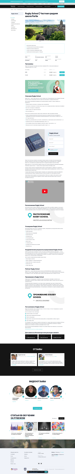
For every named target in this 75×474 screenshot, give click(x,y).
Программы (13, 17)
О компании (21, 3)
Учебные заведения (47, 6)
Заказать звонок (61, 6)
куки (30, 472)
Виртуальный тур (14, 28)
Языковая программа (39, 6)
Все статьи (61, 418)
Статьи (42, 3)
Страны (37, 3)
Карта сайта (46, 469)
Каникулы (26, 454)
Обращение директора (14, 452)
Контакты (51, 3)
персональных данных (34, 472)
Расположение (13, 20)
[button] (65, 360)
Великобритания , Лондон (23, 356)
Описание (12, 19)
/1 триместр (52, 72)
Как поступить (13, 30)
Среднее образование (30, 6)
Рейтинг (12, 25)
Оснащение (13, 22)
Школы (25, 456)
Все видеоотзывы (37, 408)
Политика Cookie (51, 469)
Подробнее (62, 1)
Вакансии (12, 459)
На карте (62, 452)
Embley (55, 356)
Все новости (54, 418)
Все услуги (32, 3)
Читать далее (13, 364)
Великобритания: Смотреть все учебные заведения (33, 329)
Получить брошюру (53, 153)
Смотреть (62, 72)
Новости (46, 3)
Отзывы (26, 3)
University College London (31, 356)
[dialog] (37, 472)
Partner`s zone (13, 463)
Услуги (12, 456)
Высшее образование (21, 6)
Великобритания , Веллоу (50, 356)
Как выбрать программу (28, 452)
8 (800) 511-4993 (61, 3)
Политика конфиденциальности (59, 469)
